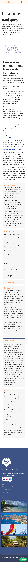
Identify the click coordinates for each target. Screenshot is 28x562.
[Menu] (3, 2)
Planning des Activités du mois (10, 487)
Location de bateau (8, 149)
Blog (3, 484)
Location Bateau (9, 341)
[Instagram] (23, 2)
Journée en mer (8, 288)
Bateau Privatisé (9, 232)
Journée (5, 138)
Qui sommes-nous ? (7, 489)
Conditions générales (7, 497)
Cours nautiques (9, 282)
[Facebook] (21, 2)
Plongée (5, 106)
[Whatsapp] (25, 2)
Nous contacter (6, 492)
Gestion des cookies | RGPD (9, 500)
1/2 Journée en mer (10, 185)
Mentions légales (6, 495)
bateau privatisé (19, 149)
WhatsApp (23, 559)
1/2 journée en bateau (15, 138)
